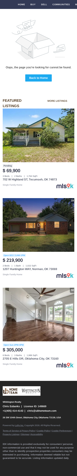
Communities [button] (61, 4)
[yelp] (33, 463)
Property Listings (11, 434)
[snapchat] (54, 463)
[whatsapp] (4, 469)
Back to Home (38, 77)
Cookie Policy (43, 431)
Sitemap (25, 434)
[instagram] (40, 463)
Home (21, 4)
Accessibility (37, 434)
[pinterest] (62, 463)
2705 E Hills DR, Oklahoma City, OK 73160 (31, 358)
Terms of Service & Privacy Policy (19, 431)
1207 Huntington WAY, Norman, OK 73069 (30, 269)
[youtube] (47, 463)
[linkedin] (11, 463)
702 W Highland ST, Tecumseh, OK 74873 (30, 179)
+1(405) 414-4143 (13, 410)
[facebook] (4, 463)
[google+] (69, 463)
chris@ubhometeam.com (41, 410)
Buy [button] (32, 4)
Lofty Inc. (19, 425)
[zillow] (26, 463)
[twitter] (19, 463)
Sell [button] (44, 4)
